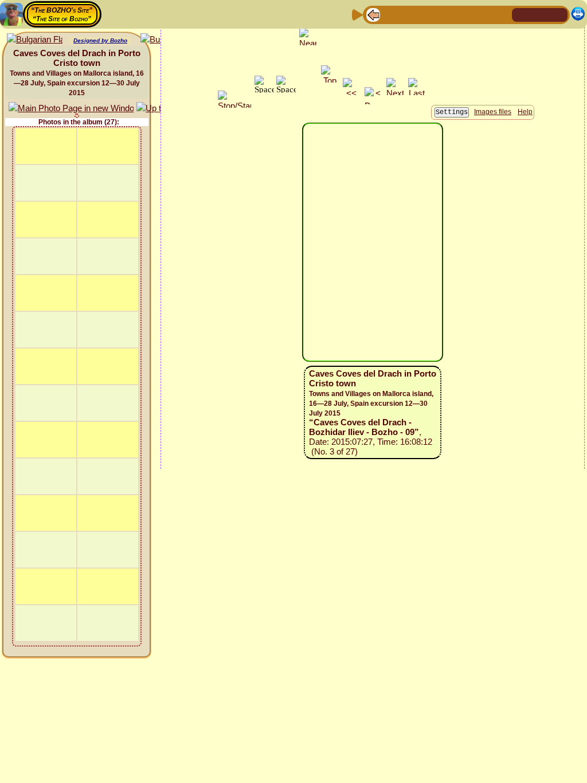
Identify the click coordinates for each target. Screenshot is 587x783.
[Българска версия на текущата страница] (35, 39)
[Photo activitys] (465, 14)
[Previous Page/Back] (373, 14)
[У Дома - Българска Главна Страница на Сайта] (558, 14)
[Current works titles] (446, 14)
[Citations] (428, 14)
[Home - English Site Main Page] (540, 14)
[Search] (501, 14)
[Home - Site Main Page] (522, 14)
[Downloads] (483, 14)
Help (525, 112)
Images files (492, 112)
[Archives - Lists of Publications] (410, 14)
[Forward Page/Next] (391, 14)
